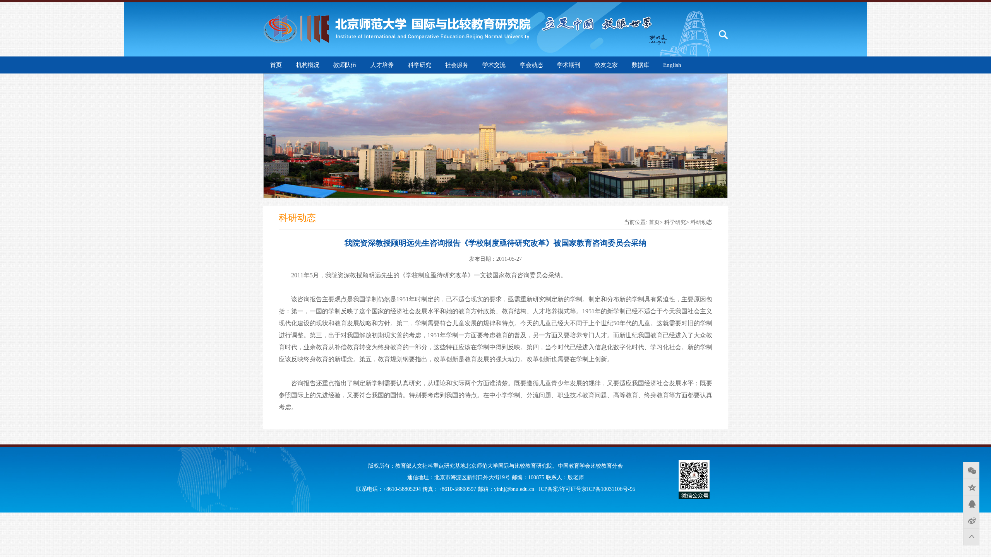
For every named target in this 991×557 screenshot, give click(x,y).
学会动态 (531, 65)
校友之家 (606, 65)
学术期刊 (568, 65)
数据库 (640, 65)
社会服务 (456, 65)
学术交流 (494, 65)
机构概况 (307, 65)
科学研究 (419, 65)
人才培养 (382, 65)
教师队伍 (345, 65)
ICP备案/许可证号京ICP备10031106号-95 (587, 489)
